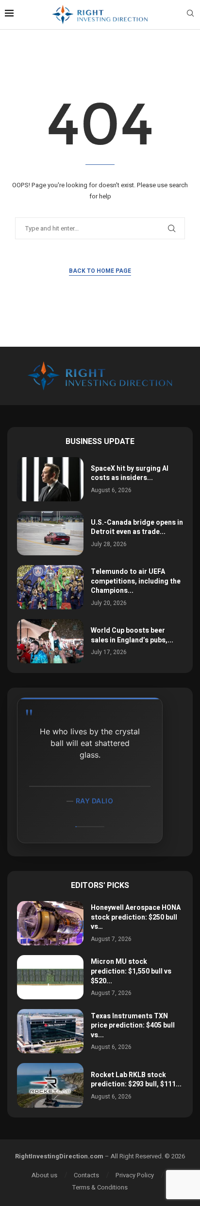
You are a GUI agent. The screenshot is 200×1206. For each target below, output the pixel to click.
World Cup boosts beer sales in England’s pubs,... (132, 635)
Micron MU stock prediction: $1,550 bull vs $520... (131, 971)
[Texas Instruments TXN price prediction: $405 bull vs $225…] (50, 1031)
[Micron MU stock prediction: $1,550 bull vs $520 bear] (50, 977)
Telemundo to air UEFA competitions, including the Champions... (136, 581)
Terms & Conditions (100, 1187)
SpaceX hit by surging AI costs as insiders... (129, 473)
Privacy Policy (135, 1175)
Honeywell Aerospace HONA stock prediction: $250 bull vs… (136, 917)
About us (44, 1175)
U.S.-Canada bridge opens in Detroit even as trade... (137, 527)
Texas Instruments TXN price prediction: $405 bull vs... (133, 1025)
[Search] (190, 15)
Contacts (86, 1175)
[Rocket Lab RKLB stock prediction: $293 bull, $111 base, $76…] (50, 1085)
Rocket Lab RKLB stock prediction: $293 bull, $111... (136, 1080)
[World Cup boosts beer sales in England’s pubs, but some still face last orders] (50, 641)
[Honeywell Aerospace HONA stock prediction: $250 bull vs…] (50, 923)
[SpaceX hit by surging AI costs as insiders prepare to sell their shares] (50, 479)
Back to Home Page (100, 270)
